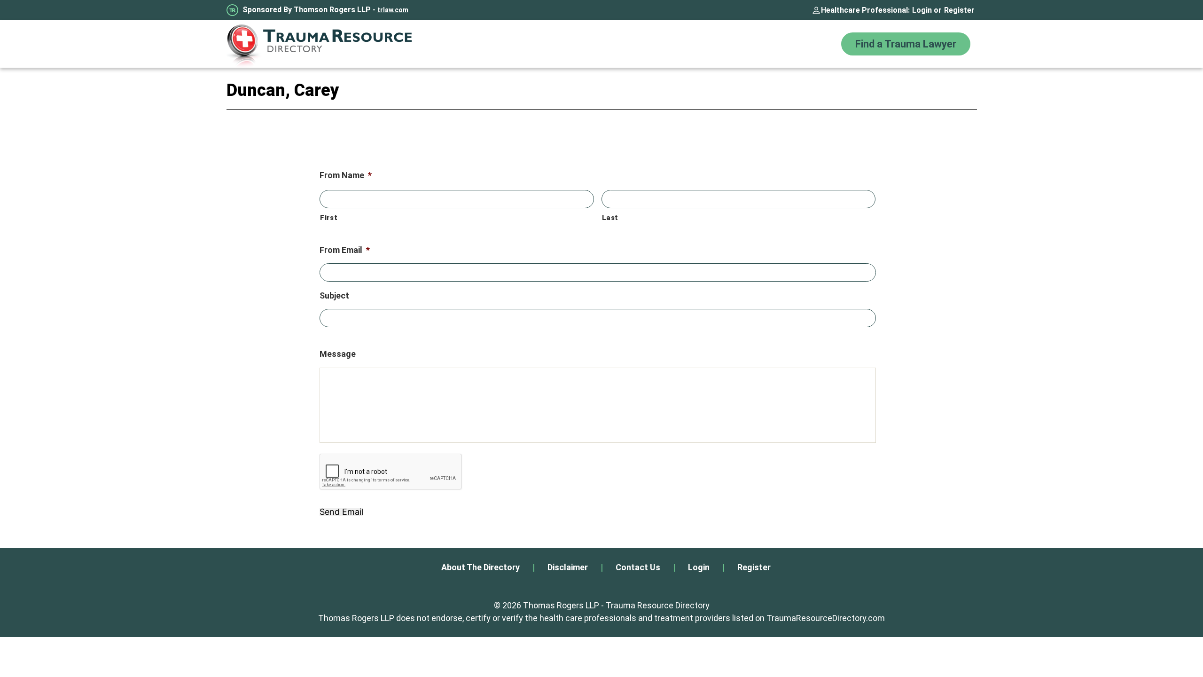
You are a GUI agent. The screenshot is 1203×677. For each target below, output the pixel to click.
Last (610, 217)
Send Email (341, 512)
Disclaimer (567, 567)
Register (959, 10)
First (328, 217)
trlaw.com (392, 10)
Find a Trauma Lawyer (905, 44)
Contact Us (638, 567)
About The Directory (480, 567)
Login (922, 10)
